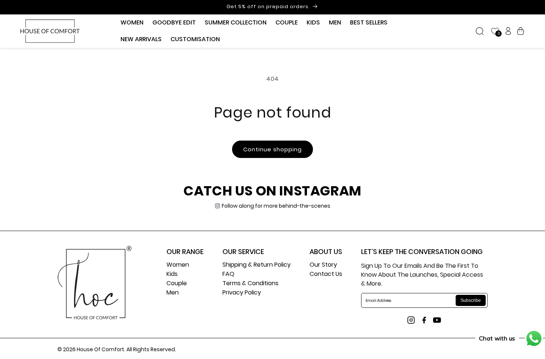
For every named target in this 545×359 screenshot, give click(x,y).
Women (177, 265)
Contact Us (326, 274)
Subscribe (470, 300)
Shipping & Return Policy (256, 265)
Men (172, 293)
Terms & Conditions (250, 283)
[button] (132, 22)
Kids (172, 274)
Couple (176, 283)
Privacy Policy (241, 293)
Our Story (323, 265)
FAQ (228, 274)
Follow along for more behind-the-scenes (276, 205)
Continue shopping (272, 149)
